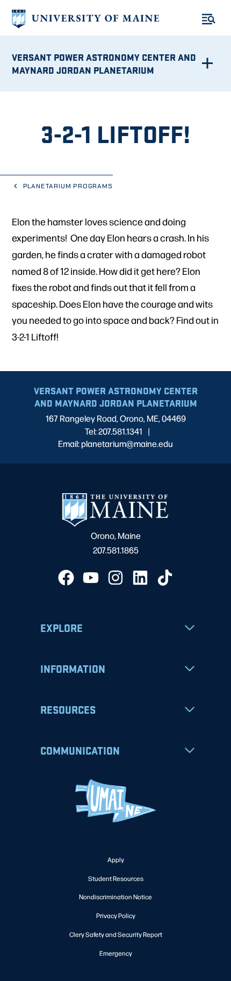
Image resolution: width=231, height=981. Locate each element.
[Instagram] (115, 578)
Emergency (115, 953)
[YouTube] (91, 578)
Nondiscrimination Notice (115, 896)
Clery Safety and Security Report (115, 934)
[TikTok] (165, 578)
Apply (115, 859)
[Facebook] (66, 578)
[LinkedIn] (140, 578)
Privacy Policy (115, 915)
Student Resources (115, 878)
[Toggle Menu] (209, 19)
